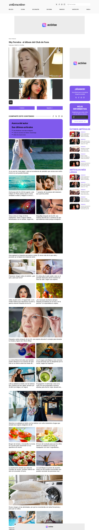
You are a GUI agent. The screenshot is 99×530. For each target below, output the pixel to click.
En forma (49, 9)
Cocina (23, 9)
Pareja (88, 9)
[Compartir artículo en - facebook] (53, 116)
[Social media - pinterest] (61, 4)
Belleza (11, 9)
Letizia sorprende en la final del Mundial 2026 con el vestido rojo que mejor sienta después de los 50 (85, 136)
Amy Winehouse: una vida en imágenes (23, 130)
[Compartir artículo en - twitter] (56, 116)
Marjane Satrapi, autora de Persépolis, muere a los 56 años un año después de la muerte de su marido (85, 158)
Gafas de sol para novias (19, 135)
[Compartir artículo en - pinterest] (62, 116)
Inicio (10, 38)
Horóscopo (75, 9)
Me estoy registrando (79, 121)
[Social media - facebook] (59, 4)
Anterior (22, 108)
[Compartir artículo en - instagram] (59, 116)
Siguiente (49, 108)
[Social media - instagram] (64, 4)
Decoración (35, 9)
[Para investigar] (68, 4)
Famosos (62, 9)
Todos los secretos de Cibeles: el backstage (24, 132)
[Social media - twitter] (56, 4)
